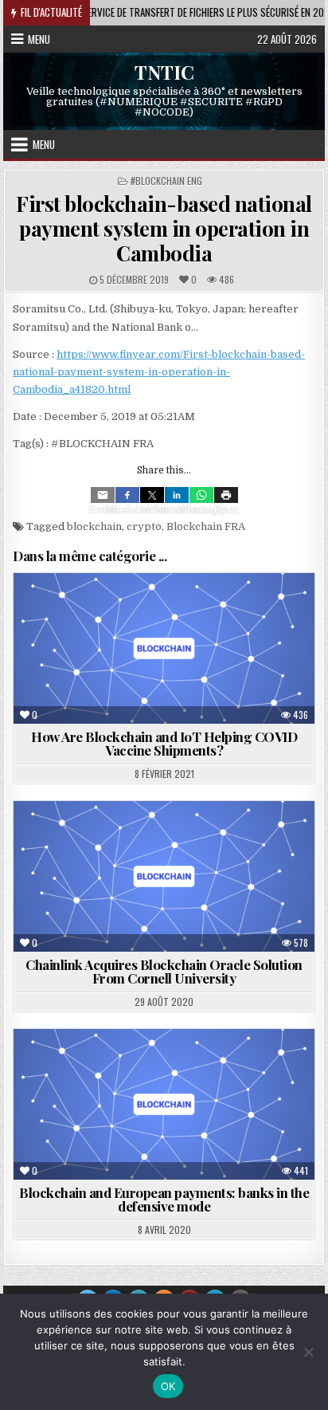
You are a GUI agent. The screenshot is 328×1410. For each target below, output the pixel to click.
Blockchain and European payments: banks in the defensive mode (164, 1199)
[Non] (308, 1352)
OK (168, 1386)
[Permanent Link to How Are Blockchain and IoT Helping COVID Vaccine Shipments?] (164, 648)
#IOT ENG (222, 612)
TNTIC (164, 71)
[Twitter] (152, 495)
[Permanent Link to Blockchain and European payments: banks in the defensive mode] (164, 1104)
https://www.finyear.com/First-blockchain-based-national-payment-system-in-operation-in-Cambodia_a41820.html (159, 371)
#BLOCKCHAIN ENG (166, 180)
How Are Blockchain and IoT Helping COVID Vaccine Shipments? (164, 743)
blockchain (94, 526)
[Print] (226, 495)
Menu (39, 39)
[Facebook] (127, 495)
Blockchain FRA (205, 526)
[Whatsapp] (201, 495)
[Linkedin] (177, 495)
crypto (144, 526)
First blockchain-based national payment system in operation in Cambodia (164, 228)
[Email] (103, 495)
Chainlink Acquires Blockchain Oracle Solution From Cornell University (164, 971)
